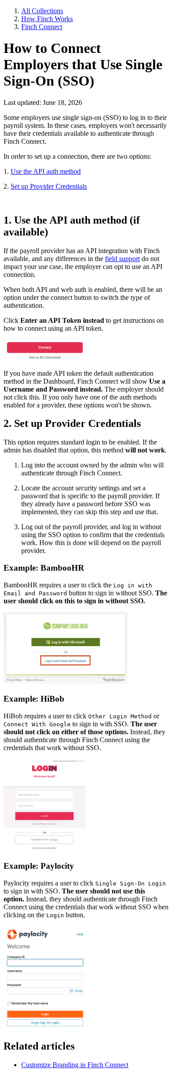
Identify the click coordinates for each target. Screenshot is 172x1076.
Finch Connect (41, 26)
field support (122, 258)
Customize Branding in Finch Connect (74, 1065)
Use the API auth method (46, 171)
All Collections (42, 11)
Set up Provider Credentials (49, 186)
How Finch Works (47, 18)
